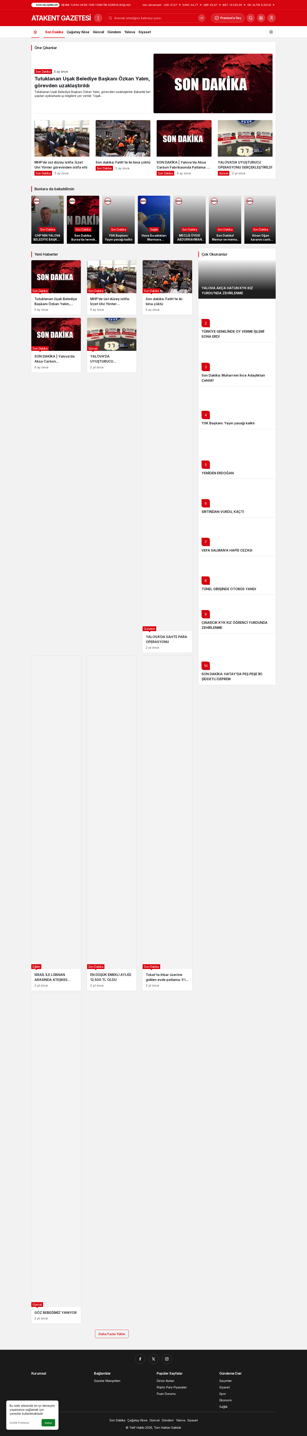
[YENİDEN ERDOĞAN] (237, 454)
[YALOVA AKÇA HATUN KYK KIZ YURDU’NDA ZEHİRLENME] (237, 279)
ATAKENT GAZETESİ (61, 18)
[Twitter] (153, 1359)
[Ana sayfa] (35, 32)
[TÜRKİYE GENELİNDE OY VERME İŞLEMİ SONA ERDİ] (237, 320)
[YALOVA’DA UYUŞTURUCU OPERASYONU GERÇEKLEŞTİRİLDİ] (245, 149)
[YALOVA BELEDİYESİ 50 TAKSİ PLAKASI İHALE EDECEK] (260, 220)
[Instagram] (167, 1359)
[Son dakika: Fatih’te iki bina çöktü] (123, 147)
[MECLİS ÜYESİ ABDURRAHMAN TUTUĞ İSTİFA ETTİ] (154, 220)
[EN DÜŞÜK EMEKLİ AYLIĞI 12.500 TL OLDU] (112, 823)
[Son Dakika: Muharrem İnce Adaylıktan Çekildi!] (237, 364)
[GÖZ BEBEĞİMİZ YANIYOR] (56, 1158)
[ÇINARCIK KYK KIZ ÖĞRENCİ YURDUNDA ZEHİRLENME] (237, 614)
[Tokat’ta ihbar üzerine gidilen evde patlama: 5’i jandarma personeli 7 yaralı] (167, 823)
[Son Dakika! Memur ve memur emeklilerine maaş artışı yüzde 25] (189, 220)
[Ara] (250, 18)
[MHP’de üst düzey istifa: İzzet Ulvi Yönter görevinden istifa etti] (61, 149)
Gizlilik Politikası (19, 1422)
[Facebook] (140, 1359)
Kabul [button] (48, 1423)
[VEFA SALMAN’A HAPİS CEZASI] (237, 536)
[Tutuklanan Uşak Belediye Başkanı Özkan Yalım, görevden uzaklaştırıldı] (56, 287)
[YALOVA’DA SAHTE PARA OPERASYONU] (167, 485)
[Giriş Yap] (271, 18)
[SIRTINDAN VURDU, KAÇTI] (237, 498)
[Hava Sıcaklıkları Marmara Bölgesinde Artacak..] (118, 220)
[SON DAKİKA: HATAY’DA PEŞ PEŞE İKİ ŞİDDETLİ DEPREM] (237, 659)
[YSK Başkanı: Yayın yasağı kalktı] (83, 220)
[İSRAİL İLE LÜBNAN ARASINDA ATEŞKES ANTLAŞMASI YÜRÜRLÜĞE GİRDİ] (56, 823)
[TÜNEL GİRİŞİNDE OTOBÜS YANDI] (237, 575)
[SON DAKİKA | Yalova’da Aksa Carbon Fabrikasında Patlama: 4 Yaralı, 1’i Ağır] (184, 149)
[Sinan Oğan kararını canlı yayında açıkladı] (225, 220)
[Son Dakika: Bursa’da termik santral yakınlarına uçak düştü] (47, 220)
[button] (261, 18)
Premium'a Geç (230, 18)
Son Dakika (43, 71)
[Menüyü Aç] (98, 18)
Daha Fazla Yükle (112, 1334)
